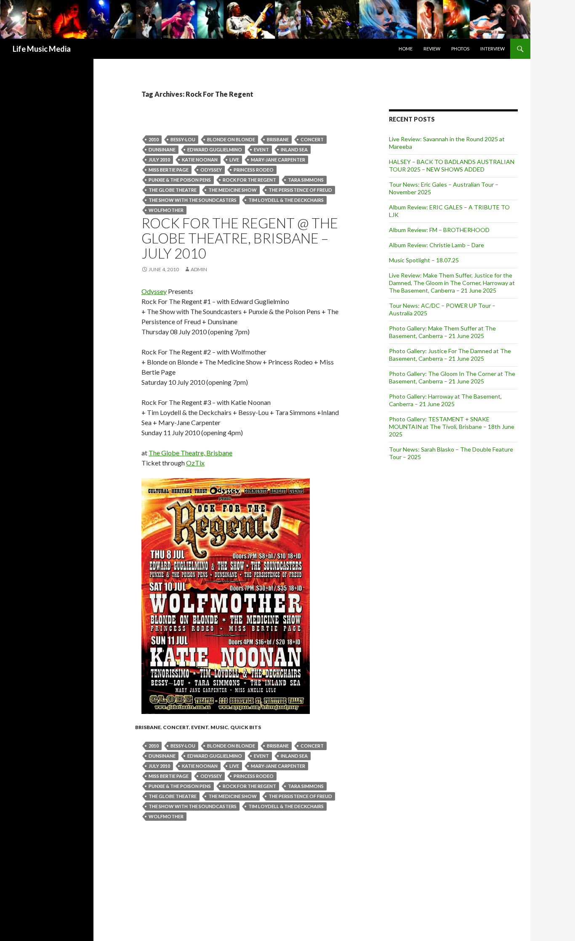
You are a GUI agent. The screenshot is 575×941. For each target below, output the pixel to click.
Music (219, 727)
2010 (154, 139)
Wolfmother (166, 210)
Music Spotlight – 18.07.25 (424, 260)
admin (199, 269)
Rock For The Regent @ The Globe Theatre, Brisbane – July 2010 (239, 238)
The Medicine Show (232, 190)
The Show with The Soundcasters (193, 200)
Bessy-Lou (182, 139)
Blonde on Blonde (231, 139)
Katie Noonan (200, 159)
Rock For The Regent (249, 179)
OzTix (195, 463)
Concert (312, 139)
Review (431, 48)
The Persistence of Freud (300, 190)
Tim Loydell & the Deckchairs (286, 200)
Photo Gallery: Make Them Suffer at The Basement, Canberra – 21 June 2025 (442, 332)
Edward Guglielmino (214, 149)
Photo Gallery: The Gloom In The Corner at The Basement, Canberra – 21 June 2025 (452, 377)
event (261, 149)
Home (406, 48)
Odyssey (211, 169)
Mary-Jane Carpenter (278, 159)
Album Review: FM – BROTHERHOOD (439, 229)
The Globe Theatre (173, 190)
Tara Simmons (306, 179)
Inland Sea (294, 149)
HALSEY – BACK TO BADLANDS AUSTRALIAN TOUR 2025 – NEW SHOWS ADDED (451, 165)
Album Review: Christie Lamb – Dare (436, 244)
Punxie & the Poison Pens (180, 179)
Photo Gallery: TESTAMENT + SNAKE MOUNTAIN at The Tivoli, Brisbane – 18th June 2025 (451, 426)
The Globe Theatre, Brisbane (190, 453)
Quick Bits (245, 727)
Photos (460, 48)
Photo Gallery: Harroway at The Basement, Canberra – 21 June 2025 (445, 400)
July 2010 (159, 159)
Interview (492, 48)
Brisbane (278, 139)
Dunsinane (162, 149)
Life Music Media (42, 48)
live (234, 159)
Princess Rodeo (254, 169)
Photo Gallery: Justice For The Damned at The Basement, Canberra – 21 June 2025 (450, 354)
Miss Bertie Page (169, 169)
